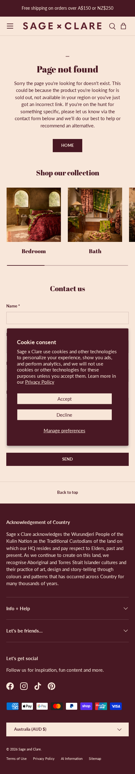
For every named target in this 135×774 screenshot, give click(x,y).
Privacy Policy (39, 382)
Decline (64, 415)
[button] (125, 26)
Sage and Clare (30, 749)
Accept (64, 399)
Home (67, 145)
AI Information (72, 758)
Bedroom (34, 251)
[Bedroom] (34, 215)
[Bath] (95, 215)
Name (11, 305)
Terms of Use (16, 758)
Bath (95, 251)
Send (67, 459)
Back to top (67, 492)
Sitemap (95, 758)
